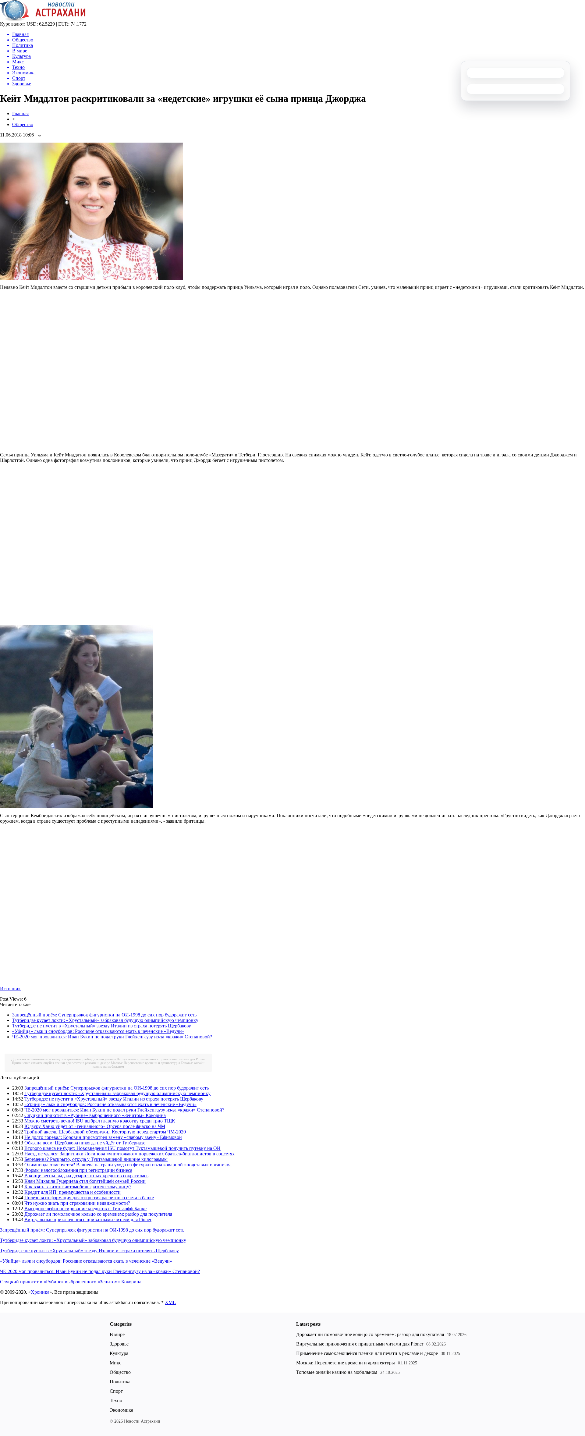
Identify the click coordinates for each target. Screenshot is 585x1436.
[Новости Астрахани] (43, 19)
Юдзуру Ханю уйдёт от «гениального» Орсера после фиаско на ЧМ (94, 1126)
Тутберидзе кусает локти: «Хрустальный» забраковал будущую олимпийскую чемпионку (105, 1020)
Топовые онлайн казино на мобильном (336, 1372)
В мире (117, 1334)
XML (170, 1302)
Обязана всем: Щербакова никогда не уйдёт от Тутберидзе (84, 1142)
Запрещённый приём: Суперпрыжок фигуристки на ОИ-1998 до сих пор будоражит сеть (104, 1014)
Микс (115, 1362)
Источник (10, 988)
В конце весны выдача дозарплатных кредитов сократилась (86, 1175)
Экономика (121, 1410)
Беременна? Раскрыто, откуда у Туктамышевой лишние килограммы (96, 1159)
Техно (116, 1400)
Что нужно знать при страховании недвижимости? (77, 1203)
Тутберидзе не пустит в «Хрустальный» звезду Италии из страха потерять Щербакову (101, 1025)
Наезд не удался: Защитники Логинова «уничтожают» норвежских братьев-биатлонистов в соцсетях (129, 1153)
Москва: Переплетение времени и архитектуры (145, 1063)
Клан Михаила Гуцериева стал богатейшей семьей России (85, 1181)
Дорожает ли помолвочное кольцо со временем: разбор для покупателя (63, 1059)
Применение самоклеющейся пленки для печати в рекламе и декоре (61, 1063)
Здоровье (119, 1343)
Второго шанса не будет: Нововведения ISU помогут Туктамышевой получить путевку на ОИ (122, 1148)
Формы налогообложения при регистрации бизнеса (78, 1170)
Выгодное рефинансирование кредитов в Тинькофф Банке (85, 1208)
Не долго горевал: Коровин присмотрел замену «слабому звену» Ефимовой (103, 1137)
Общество (22, 124)
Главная (20, 113)
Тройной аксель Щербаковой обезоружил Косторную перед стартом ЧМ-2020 (105, 1131)
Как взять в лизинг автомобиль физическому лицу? (77, 1186)
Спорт (116, 1391)
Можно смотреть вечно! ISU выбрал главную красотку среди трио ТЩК (99, 1120)
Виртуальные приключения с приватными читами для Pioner (161, 1059)
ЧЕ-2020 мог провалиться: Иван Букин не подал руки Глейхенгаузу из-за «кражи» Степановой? (112, 1036)
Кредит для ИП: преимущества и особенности (72, 1192)
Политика (120, 1381)
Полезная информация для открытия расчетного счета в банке (89, 1197)
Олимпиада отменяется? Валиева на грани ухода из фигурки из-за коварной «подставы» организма (128, 1164)
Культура (119, 1353)
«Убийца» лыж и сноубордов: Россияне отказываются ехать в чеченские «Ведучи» (98, 1031)
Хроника (40, 1292)
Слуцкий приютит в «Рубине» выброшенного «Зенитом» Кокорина (95, 1115)
